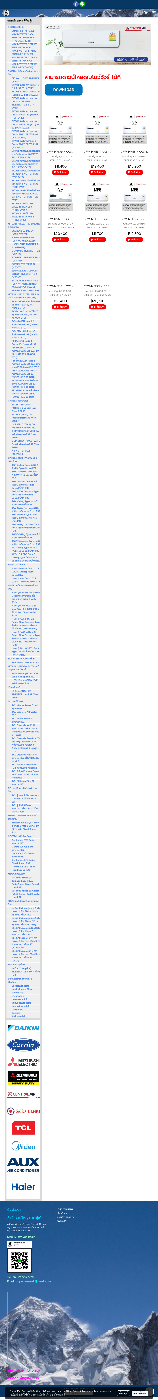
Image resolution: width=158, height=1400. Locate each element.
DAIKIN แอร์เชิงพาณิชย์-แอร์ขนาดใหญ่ (24, 73)
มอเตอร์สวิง (17, 1009)
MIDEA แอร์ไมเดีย (16, 873)
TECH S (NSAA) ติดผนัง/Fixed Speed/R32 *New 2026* (24, 408)
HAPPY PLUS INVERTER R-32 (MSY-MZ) (25, 246)
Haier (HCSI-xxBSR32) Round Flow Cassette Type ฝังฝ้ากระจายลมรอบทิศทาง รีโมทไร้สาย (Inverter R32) (26, 623)
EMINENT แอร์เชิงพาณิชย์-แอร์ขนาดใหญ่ (22, 817)
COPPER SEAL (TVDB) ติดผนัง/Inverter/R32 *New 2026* (25, 434)
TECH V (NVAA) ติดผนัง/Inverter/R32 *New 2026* (24, 418)
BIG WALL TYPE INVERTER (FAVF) (25, 80)
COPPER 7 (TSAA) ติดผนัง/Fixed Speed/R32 (24, 426)
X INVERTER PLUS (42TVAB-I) (21, 452)
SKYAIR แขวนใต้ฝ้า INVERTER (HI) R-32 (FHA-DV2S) (26, 86)
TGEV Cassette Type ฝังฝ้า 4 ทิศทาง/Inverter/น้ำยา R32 (26, 542)
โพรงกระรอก (18, 996)
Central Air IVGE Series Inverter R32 (23, 842)
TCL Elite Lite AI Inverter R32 (24, 713)
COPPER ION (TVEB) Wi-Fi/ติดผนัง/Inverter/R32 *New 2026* (26, 444)
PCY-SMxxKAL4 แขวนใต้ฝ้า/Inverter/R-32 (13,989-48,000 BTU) (25, 334)
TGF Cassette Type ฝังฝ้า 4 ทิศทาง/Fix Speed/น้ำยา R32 (25, 475)
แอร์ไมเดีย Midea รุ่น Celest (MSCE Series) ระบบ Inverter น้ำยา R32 (26, 894)
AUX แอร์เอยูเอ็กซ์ (16, 964)
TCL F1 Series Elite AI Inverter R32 (23, 783)
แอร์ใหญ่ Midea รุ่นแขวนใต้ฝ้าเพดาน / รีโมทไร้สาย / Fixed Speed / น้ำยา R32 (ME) (26, 921)
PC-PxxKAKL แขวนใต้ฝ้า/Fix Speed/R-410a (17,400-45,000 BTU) (26, 315)
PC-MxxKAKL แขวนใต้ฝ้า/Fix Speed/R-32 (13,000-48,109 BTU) (26, 305)
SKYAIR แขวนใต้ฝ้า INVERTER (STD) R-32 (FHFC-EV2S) (26, 93)
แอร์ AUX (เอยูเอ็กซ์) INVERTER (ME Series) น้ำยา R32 (26, 972)
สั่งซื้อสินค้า (61, 172)
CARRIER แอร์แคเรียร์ (18, 400)
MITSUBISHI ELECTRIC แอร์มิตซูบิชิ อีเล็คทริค (24, 225)
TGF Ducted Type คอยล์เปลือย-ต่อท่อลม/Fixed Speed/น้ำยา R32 (24, 485)
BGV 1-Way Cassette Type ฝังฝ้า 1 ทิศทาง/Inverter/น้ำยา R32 (26, 528)
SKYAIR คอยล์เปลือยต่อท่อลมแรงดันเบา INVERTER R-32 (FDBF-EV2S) (26, 184)
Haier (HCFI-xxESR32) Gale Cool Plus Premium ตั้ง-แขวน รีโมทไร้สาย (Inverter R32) (26, 597)
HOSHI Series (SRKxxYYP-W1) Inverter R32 (25, 682)
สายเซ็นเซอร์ (17, 992)
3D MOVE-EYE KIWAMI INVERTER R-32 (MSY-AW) (25, 289)
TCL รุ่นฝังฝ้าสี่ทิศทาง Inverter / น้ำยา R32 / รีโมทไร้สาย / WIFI (25, 808)
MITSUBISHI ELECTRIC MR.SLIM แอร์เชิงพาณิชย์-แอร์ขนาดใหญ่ (23, 296)
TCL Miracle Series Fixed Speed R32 (24, 707)
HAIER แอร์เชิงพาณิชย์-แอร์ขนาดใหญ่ (23, 587)
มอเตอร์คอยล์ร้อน (20, 986)
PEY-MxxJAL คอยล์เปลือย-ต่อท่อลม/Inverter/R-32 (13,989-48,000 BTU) (25, 384)
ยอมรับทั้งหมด (139, 1393)
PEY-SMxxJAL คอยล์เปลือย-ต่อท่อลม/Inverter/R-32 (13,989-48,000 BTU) (25, 394)
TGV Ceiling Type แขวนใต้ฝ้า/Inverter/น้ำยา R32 (25, 503)
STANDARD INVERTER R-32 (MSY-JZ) (26, 252)
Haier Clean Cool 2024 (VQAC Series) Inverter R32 (26, 580)
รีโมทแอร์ (16, 1013)
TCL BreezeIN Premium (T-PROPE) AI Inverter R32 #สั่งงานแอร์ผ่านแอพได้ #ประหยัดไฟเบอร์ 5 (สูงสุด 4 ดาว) (26, 745)
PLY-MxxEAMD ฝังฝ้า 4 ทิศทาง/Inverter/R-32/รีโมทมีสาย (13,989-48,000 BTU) (26, 364)
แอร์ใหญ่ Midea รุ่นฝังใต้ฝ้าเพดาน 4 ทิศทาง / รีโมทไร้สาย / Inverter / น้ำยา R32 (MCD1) (26, 955)
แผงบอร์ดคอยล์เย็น (21, 1006)
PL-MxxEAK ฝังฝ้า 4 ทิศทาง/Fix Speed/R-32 (24, 342)
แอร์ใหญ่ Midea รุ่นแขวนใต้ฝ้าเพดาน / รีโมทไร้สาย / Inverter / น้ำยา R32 (26, 931)
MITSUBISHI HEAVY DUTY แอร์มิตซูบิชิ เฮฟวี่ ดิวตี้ (23, 668)
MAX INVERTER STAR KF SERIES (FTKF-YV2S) (24, 52)
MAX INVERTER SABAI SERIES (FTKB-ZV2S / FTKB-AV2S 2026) (23, 37)
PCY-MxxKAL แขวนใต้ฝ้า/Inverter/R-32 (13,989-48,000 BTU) (25, 324)
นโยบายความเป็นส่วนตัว (38, 1394)
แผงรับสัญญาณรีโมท (22, 989)
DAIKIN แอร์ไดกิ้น (16, 27)
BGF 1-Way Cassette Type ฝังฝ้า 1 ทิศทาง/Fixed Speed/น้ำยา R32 (25, 495)
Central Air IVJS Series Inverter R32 (23, 848)
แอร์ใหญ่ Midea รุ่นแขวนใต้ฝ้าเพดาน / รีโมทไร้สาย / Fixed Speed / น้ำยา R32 (26, 911)
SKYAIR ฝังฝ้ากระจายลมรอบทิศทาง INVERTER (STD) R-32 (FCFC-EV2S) (25, 124)
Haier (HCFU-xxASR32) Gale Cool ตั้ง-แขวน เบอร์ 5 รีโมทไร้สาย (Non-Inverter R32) (25, 610)
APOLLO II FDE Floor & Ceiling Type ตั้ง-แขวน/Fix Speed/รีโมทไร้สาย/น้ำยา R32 (26, 557)
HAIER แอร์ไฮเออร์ (16, 564)
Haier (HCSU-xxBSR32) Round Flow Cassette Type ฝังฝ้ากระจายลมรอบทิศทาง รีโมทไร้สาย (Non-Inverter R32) (26, 638)
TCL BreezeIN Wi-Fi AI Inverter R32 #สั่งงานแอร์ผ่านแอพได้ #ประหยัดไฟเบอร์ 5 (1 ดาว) (25, 730)
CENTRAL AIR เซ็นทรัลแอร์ (20, 836)
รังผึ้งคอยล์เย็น (19, 1016)
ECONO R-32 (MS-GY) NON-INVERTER (23, 232)
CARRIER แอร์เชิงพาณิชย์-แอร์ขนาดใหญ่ (22, 459)
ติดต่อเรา (61, 1221)
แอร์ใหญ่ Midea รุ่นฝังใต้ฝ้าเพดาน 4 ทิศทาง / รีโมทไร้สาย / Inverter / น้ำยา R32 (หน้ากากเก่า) (26, 942)
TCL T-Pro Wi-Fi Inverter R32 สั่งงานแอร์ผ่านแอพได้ (24, 766)
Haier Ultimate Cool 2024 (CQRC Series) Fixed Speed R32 (25, 572)
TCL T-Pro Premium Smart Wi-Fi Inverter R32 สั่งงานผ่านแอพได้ (25, 774)
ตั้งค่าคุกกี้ (123, 1393)
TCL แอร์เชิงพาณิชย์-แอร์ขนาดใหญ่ (22, 790)
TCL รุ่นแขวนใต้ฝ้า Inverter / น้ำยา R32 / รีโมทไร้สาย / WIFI (25, 798)
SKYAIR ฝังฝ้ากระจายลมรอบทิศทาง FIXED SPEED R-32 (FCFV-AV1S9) (25, 134)
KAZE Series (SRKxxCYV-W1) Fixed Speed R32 (25, 675)
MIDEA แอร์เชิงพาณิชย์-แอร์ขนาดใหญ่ (23, 903)
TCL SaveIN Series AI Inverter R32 (22, 720)
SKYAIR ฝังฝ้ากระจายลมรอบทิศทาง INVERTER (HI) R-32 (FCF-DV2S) (25, 115)
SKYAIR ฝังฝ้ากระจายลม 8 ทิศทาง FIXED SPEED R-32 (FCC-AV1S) (25, 144)
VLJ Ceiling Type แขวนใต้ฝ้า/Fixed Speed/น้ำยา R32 (25, 549)
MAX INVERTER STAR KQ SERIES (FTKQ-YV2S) (24, 46)
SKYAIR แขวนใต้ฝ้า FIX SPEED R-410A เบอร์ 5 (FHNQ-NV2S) (23, 217)
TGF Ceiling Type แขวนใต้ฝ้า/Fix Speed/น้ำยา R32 (25, 466)
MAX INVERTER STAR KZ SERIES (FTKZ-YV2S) (24, 66)
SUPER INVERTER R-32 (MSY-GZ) (23, 266)
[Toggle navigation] (154, 13)
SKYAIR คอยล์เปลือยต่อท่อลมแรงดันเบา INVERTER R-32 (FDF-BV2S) (26, 174)
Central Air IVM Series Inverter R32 (23, 855)
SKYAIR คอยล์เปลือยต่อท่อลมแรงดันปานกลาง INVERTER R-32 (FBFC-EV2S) (26, 164)
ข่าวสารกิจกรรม (65, 1217)
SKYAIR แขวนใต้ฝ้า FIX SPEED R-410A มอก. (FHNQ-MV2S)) (22, 207)
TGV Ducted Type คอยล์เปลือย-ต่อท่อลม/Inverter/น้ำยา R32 (24, 518)
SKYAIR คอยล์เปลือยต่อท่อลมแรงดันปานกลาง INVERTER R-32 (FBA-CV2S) (26, 154)
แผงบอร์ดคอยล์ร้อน (21, 1003)
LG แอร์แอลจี (14, 687)
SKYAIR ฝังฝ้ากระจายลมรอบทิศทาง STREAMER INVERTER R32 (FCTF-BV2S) (25, 103)
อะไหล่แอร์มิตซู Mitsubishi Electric (20, 980)
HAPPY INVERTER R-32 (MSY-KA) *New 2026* (24, 239)
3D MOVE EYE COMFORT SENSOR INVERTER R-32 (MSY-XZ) (25, 274)
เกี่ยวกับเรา (62, 1213)
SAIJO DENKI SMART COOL (26, 662)
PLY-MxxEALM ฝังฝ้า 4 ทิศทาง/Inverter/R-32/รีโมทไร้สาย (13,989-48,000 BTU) (25, 352)
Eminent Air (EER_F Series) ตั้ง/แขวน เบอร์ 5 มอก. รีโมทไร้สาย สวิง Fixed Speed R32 (26, 827)
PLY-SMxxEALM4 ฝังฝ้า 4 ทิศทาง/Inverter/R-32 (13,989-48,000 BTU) (24, 374)
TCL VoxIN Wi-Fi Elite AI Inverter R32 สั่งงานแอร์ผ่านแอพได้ (25, 758)
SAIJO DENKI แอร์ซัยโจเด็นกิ (21, 658)
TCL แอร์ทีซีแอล (15, 701)
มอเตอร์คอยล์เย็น (20, 999)
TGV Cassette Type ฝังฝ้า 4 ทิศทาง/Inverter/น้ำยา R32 (26, 509)
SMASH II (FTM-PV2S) (23, 31)
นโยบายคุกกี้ (59, 1394)
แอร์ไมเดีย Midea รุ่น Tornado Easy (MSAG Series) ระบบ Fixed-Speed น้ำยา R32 (25, 882)
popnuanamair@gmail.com (33, 1281)
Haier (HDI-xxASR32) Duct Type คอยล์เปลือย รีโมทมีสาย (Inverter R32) (26, 651)
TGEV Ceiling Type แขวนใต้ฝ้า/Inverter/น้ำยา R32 (26, 536)
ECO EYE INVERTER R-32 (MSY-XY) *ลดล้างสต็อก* (25, 282)
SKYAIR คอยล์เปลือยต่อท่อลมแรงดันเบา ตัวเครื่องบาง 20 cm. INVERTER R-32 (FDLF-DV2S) (26, 195)
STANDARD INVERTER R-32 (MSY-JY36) (26, 259)
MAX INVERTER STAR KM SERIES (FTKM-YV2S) (24, 59)
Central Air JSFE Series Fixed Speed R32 (23, 861)
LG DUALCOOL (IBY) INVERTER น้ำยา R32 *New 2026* (25, 694)
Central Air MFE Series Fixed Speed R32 (23, 868)
